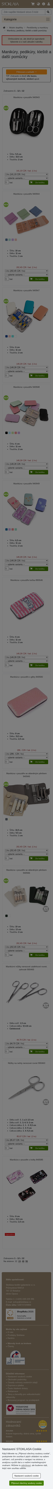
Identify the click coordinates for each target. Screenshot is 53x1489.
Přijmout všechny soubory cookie (26, 1483)
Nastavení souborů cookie (26, 1476)
